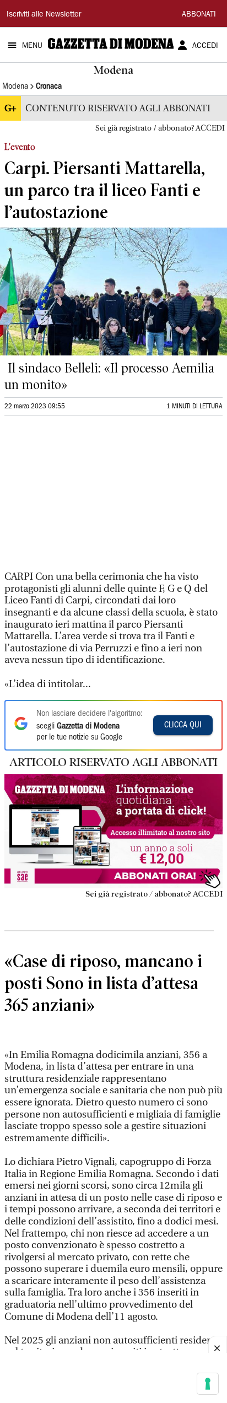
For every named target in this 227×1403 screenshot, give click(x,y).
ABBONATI (199, 15)
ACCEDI (205, 46)
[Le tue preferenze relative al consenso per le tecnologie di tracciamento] (207, 1383)
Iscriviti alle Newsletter (44, 15)
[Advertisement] (87, 498)
